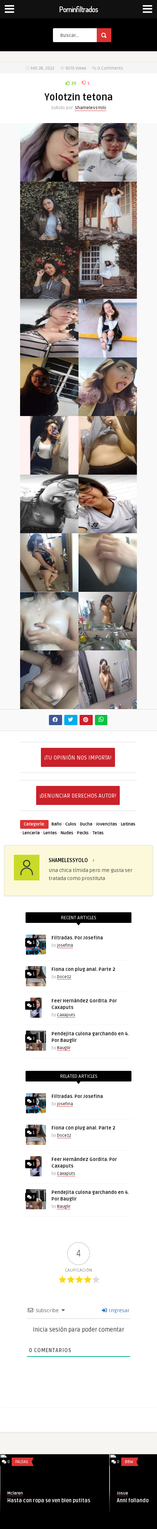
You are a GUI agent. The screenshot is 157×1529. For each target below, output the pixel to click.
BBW (45, 1461)
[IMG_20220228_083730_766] (107, 529)
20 (73, 83)
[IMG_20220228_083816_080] (49, 177)
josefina (65, 945)
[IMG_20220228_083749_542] (107, 295)
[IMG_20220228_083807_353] (49, 236)
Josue (38, 1493)
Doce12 (64, 977)
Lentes (50, 833)
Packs (83, 833)
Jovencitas (106, 824)
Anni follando (49, 1501)
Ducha (86, 824)
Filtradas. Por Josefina (77, 938)
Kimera (149, 1493)
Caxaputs (66, 1015)
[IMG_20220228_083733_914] (49, 470)
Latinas (128, 824)
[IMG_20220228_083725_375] (49, 646)
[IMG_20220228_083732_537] (107, 470)
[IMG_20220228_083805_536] (107, 236)
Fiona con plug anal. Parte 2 (83, 969)
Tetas (98, 833)
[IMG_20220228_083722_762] (49, 705)
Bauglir (63, 1048)
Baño (56, 824)
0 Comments (110, 68)
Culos (70, 824)
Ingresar (119, 1310)
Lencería (31, 833)
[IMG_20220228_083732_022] (49, 529)
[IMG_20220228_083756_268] (49, 295)
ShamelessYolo (90, 108)
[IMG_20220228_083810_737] (107, 177)
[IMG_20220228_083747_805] (107, 353)
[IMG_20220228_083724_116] (107, 646)
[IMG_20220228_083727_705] (107, 587)
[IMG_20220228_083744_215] (49, 412)
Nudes (67, 833)
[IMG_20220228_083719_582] (107, 705)
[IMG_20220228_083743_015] (107, 412)
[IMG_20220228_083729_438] (49, 587)
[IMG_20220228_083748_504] (49, 353)
